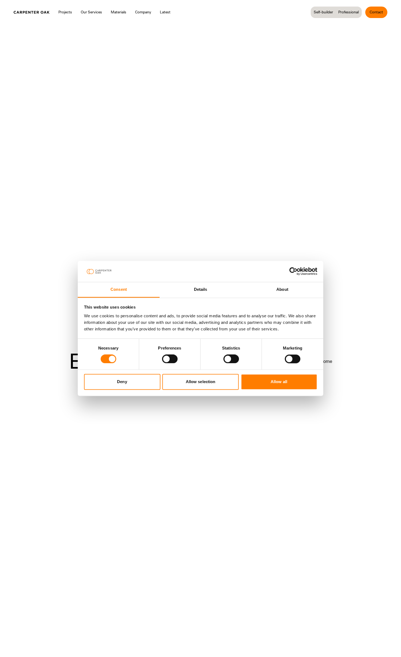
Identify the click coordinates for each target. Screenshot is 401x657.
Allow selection (201, 381)
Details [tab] (200, 289)
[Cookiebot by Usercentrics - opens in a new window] (293, 271)
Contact (376, 12)
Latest (165, 12)
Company (143, 12)
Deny (122, 381)
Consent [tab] (118, 289)
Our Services (91, 12)
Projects (65, 12)
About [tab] (282, 289)
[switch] (170, 359)
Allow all (279, 381)
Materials (118, 12)
